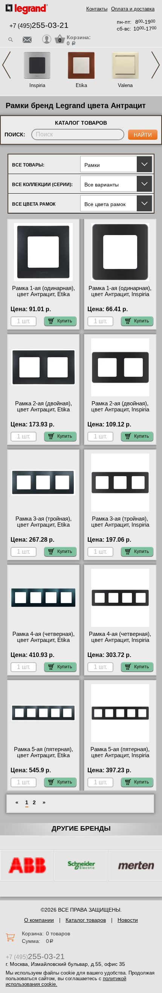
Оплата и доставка (132, 9)
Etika (81, 85)
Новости (128, 920)
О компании (39, 920)
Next (155, 65)
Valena (125, 85)
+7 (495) (39, 26)
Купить (64, 321)
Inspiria (37, 85)
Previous (6, 65)
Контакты (96, 9)
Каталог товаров (86, 920)
